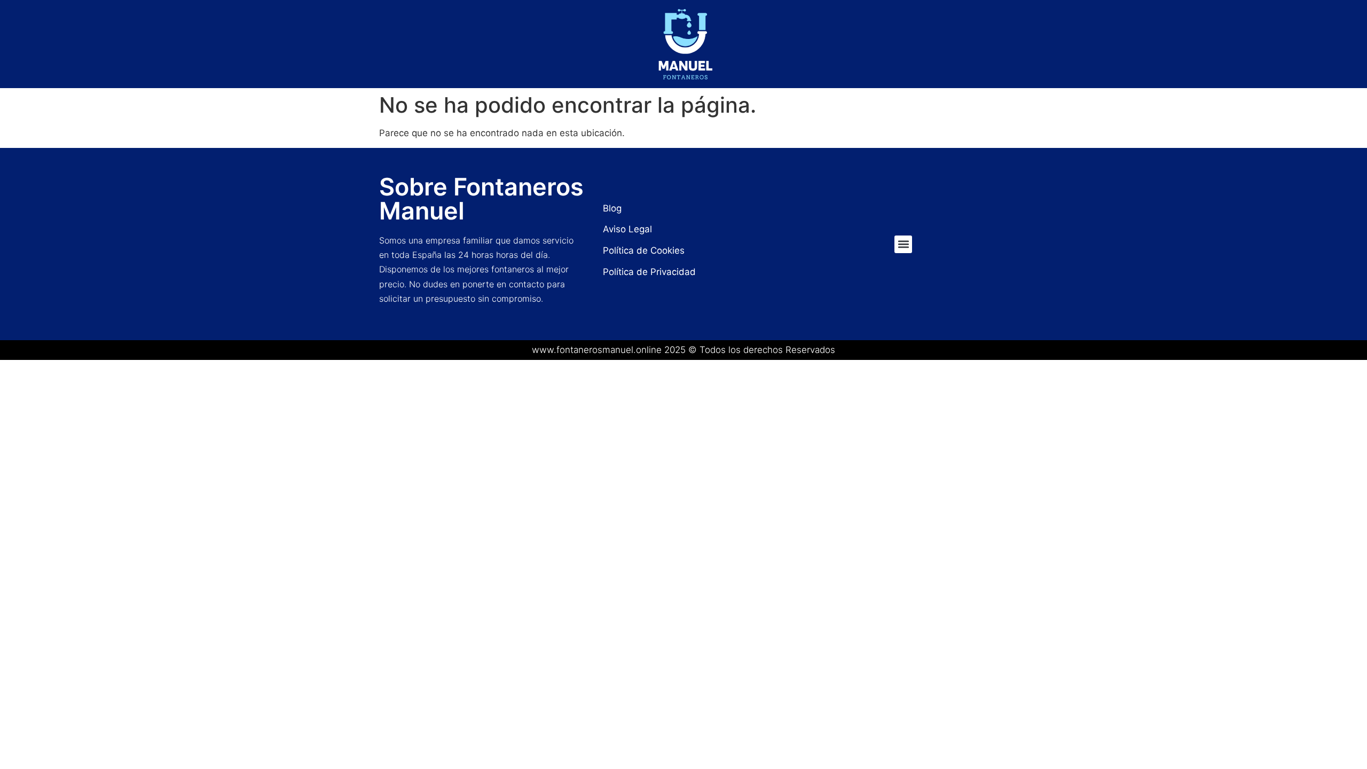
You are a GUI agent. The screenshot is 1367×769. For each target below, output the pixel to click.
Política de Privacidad (649, 271)
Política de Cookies (644, 250)
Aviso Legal (627, 229)
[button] (903, 244)
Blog (612, 208)
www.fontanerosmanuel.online (597, 349)
